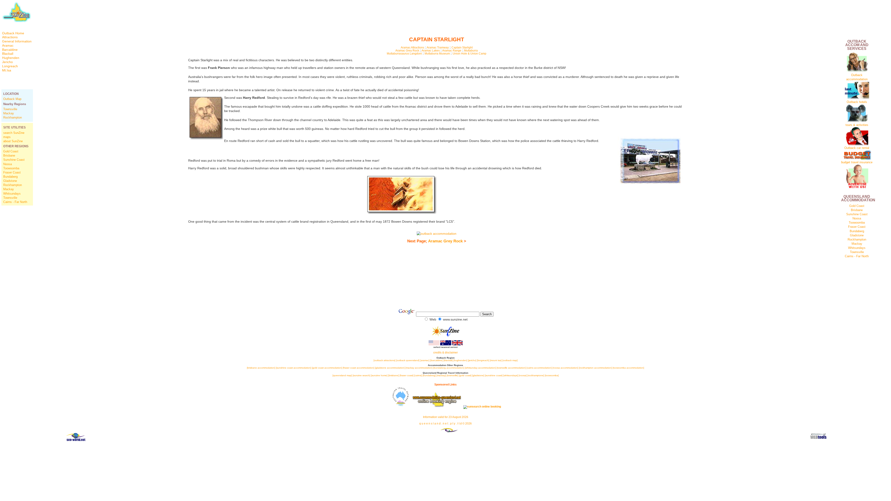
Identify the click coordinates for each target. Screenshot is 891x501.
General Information (17, 41)
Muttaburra (471, 50)
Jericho (7, 62)
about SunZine (13, 141)
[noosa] (523, 375)
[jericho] (472, 360)
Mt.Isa (6, 70)
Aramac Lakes (431, 50)
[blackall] (448, 360)
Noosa (7, 164)
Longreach (10, 66)
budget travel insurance (856, 162)
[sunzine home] (379, 375)
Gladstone (10, 181)
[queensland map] (342, 375)
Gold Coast (10, 151)
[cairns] (418, 375)
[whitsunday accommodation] (480, 367)
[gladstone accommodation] (390, 367)
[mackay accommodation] (419, 367)
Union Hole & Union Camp (469, 53)
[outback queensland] (408, 360)
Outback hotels (857, 102)
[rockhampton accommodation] (595, 367)
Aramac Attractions (412, 47)
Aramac (7, 45)
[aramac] (425, 360)
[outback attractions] (384, 360)
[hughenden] (460, 360)
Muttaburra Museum (437, 53)
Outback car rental (856, 148)
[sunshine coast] (494, 375)
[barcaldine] (436, 360)
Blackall (7, 53)
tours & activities (857, 125)
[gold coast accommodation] (327, 367)
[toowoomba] (552, 375)
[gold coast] (465, 375)
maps (7, 137)
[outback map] (510, 360)
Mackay (8, 113)
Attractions (10, 37)
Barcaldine (10, 49)
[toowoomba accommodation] (628, 367)
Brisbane (9, 155)
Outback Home (13, 33)
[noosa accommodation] (565, 367)
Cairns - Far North (15, 202)
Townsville (10, 109)
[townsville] (452, 375)
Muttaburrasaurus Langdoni (405, 53)
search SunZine (13, 133)
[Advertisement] (17, 279)
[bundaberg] (429, 375)
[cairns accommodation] (539, 367)
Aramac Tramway (438, 47)
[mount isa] (496, 360)
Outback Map (12, 99)
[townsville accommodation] (511, 367)
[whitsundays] (510, 375)
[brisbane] (393, 375)
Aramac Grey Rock (407, 50)
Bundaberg (10, 176)
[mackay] (441, 375)
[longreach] (483, 360)
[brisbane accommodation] (261, 367)
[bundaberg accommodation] (448, 367)
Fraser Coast (12, 172)
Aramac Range (451, 50)
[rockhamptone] (535, 375)
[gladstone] (478, 375)
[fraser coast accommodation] (358, 367)
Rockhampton (12, 117)
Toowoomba (11, 168)
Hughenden (10, 58)
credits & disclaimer (445, 352)
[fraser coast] (406, 375)
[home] (16, 22)
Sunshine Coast (14, 159)
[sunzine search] (361, 375)
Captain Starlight (462, 47)
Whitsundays (12, 193)
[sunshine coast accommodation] (293, 367)
